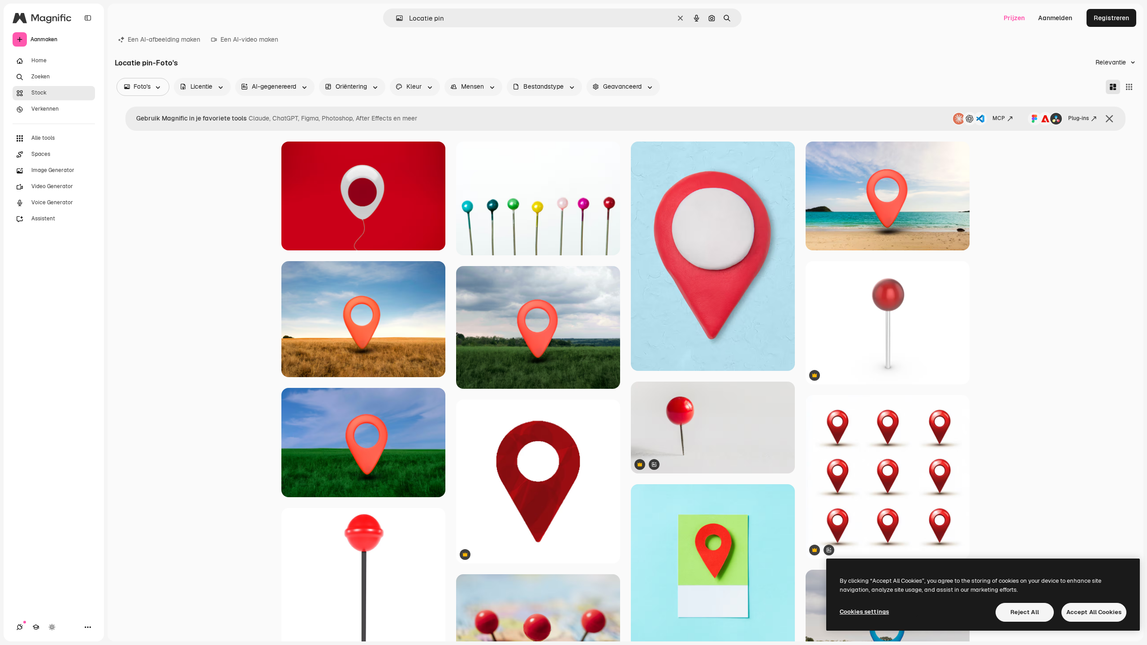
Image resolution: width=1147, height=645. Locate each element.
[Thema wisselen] (52, 627)
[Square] (1129, 87)
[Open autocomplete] (396, 18)
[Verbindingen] (20, 627)
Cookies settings (864, 611)
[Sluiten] (1109, 118)
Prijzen (1014, 18)
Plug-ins (1078, 118)
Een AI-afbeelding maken (164, 39)
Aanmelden (1055, 18)
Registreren (1111, 18)
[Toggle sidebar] (88, 18)
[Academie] (36, 627)
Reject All (1024, 612)
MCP (998, 118)
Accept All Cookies (1093, 612)
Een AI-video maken (249, 39)
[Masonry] (1113, 87)
